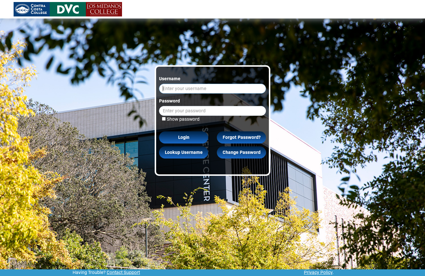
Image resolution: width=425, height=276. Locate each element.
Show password (183, 119)
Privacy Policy (318, 272)
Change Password (241, 152)
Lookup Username (184, 152)
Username (169, 78)
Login (183, 137)
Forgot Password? (241, 137)
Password (169, 101)
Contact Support (123, 272)
